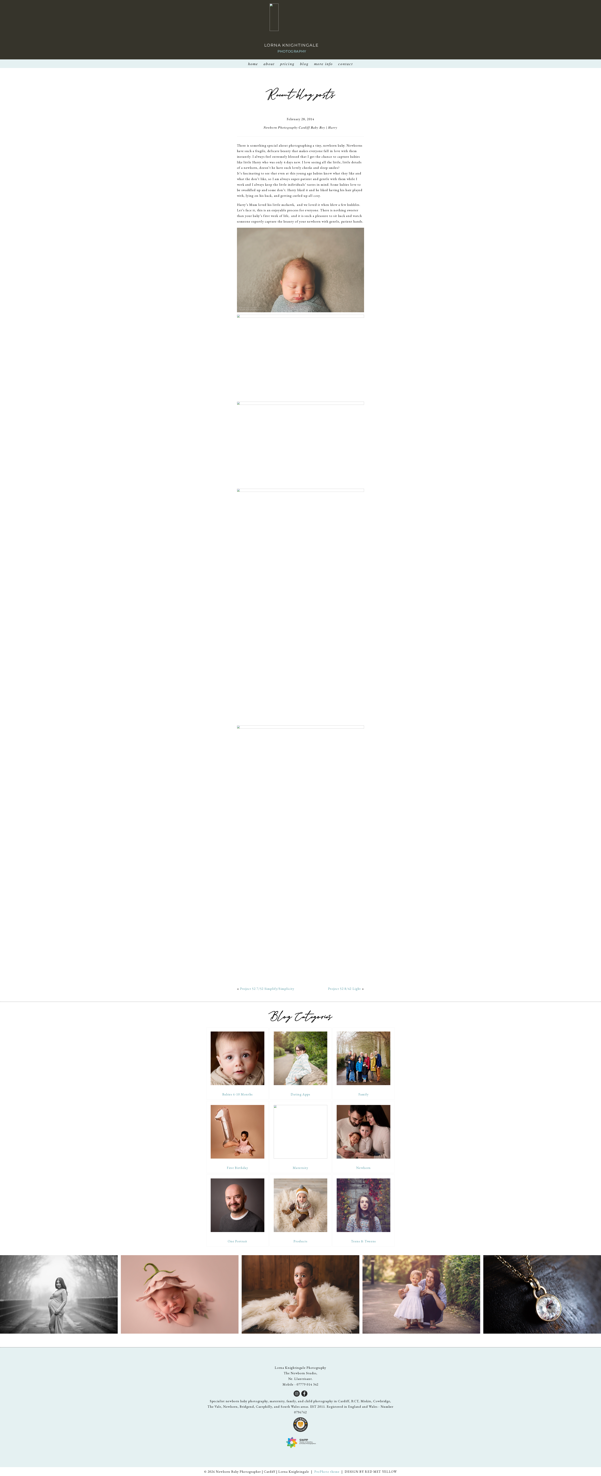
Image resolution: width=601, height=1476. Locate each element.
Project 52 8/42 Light (344, 989)
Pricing (287, 63)
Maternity (300, 1168)
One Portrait (237, 1241)
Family (363, 1094)
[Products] (300, 1205)
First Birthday (237, 1168)
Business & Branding (541, 1295)
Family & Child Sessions (421, 1295)
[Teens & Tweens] (363, 1205)
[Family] (363, 1058)
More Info (323, 63)
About (269, 63)
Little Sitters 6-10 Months (300, 1295)
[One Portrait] (237, 1205)
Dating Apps (300, 1094)
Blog (304, 63)
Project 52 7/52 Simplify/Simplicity (267, 989)
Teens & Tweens (363, 1241)
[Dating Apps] (300, 1058)
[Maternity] (300, 1131)
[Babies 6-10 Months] (237, 1058)
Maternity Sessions (58, 1295)
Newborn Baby (179, 1295)
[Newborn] (363, 1131)
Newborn (363, 1168)
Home (253, 63)
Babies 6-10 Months (237, 1094)
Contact (345, 63)
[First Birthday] (237, 1131)
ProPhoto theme (327, 1471)
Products (300, 1241)
